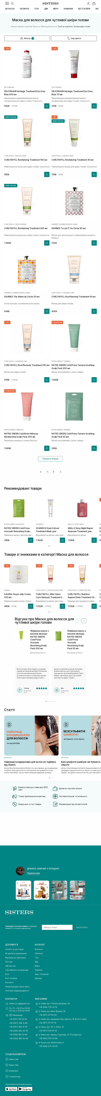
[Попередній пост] (20, 890)
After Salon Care (55, 590)
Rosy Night (80, 524)
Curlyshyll (9, 156)
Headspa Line (68, 293)
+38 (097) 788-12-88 (18, 1023)
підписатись (82, 927)
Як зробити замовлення (16, 953)
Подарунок (57, 322)
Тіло (37, 958)
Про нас (8, 962)
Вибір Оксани (11, 117)
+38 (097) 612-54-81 (18, 1019)
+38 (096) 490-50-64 (18, 1038)
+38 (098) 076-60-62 (48, 1046)
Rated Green (57, 361)
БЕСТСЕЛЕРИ (84, 9)
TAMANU (67, 361)
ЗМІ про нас (10, 966)
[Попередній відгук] (78, 620)
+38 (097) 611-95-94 (48, 1015)
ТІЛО (36, 9)
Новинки (38, 970)
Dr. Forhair (9, 87)
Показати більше (50, 459)
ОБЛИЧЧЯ (24, 9)
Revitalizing (21, 156)
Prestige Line (85, 590)
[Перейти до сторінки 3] (52, 611)
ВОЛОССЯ (9, 9)
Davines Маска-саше (68, 224)
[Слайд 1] (46, 701)
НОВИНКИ (68, 9)
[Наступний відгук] (84, 620)
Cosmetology (14, 1076)
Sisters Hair (13, 1059)
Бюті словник (11, 978)
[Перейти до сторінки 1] (49, 777)
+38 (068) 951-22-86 (18, 1034)
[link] (94, 3)
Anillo (70, 524)
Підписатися (33, 873)
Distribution (13, 1071)
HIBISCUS (20, 430)
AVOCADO (20, 524)
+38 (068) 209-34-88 (48, 1038)
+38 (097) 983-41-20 (18, 1027)
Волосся (38, 949)
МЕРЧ (55, 9)
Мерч (37, 966)
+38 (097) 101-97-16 (47, 1023)
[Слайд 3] (49, 701)
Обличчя (39, 953)
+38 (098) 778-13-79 (48, 1007)
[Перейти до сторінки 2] (50, 611)
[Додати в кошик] (46, 106)
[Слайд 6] (54, 701)
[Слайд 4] (51, 701)
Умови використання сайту (17, 986)
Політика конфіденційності (17, 991)
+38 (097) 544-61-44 (48, 1030)
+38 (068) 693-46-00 (18, 1031)
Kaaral (7, 590)
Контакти (9, 982)
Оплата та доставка (14, 949)
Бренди (38, 978)
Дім (36, 962)
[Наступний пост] (81, 890)
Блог (7, 974)
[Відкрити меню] (7, 3)
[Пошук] (12, 3)
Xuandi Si (40, 524)
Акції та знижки (42, 974)
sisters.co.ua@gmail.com (19, 1003)
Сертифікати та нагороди (16, 970)
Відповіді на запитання (15, 958)
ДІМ (46, 9)
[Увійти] (88, 3)
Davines (55, 224)
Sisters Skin (14, 1065)
